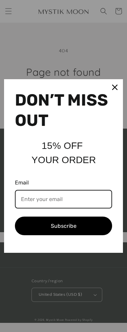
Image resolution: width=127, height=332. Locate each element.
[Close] (115, 87)
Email (22, 182)
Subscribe (64, 226)
